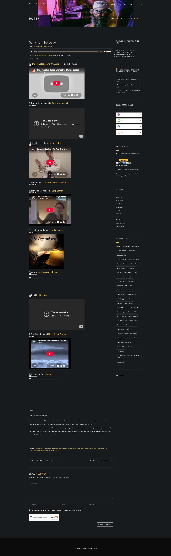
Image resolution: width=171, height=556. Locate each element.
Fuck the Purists (56, 230)
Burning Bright (53, 448)
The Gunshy (120, 338)
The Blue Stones (131, 325)
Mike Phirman (129, 303)
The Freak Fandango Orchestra (45, 63)
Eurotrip (118, 213)
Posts (112, 4)
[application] (71, 51)
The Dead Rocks (99, 448)
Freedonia (120, 272)
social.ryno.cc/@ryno (129, 50)
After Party (119, 204)
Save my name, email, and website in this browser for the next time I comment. (57, 510)
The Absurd (120, 325)
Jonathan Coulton (76, 448)
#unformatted (120, 201)
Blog (114, 19)
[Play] (32, 51)
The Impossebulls (132, 338)
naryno (51, 46)
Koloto (84, 448)
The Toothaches (133, 347)
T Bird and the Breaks (131, 320)
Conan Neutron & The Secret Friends (128, 259)
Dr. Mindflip (120, 268)
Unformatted (120, 226)
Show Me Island (133, 316)
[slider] (109, 51)
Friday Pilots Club (130, 272)
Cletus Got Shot (121, 255)
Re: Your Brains (56, 142)
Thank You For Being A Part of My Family (128, 90)
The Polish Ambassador (124, 342)
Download (51, 55)
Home (109, 19)
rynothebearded (127, 52)
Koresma (131, 290)
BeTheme (94, 548)
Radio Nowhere (121, 316)
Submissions (122, 4)
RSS (37, 59)
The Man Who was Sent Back (57, 182)
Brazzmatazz (135, 246)
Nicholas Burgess (122, 307)
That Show (121, 19)
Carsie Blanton (121, 251)
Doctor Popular (135, 264)
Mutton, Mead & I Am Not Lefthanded (43, 461)
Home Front (120, 277)
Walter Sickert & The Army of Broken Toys (128, 357)
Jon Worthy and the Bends (125, 285)
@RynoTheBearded (128, 57)
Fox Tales (43, 294)
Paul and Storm (134, 307)
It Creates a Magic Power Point (125, 85)
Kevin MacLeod (121, 290)
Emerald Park (130, 268)
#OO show (119, 197)
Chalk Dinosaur (132, 251)
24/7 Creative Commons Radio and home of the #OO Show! (127, 71)
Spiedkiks (120, 320)
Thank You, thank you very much (100, 461)
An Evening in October (49, 271)
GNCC (117, 216)
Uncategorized (120, 223)
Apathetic (50, 373)
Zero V (59, 450)
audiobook (119, 207)
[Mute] (105, 51)
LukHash (119, 303)
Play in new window (40, 55)
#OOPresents (127, 54)
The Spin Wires (121, 347)
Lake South (120, 294)
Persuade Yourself (60, 103)
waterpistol (120, 362)
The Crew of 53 (135, 4)
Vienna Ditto (120, 351)
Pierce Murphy (121, 312)
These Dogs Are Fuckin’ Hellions (125, 79)
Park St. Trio (90, 448)
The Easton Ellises (122, 329)
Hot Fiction (129, 277)
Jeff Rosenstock (121, 281)
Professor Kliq (132, 312)
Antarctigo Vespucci (123, 246)
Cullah (119, 264)
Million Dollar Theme (56, 334)
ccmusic (118, 210)
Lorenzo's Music (131, 294)
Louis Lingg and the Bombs (125, 299)
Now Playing (103, 4)
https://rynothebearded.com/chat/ (41, 428)
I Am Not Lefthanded (64, 448)
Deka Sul (125, 264)
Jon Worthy (132, 281)
